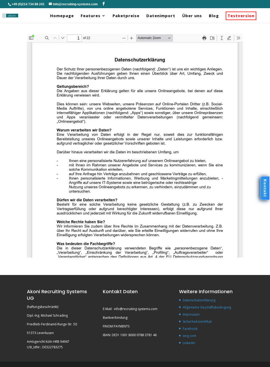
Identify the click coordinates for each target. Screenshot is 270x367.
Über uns (192, 15)
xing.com (189, 336)
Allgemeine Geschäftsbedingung (207, 307)
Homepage (62, 15)
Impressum (191, 314)
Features (90, 15)
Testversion (241, 15)
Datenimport (160, 15)
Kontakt (265, 188)
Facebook (190, 328)
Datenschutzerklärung (199, 300)
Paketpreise (126, 15)
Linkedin (189, 343)
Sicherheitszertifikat (197, 321)
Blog (214, 15)
